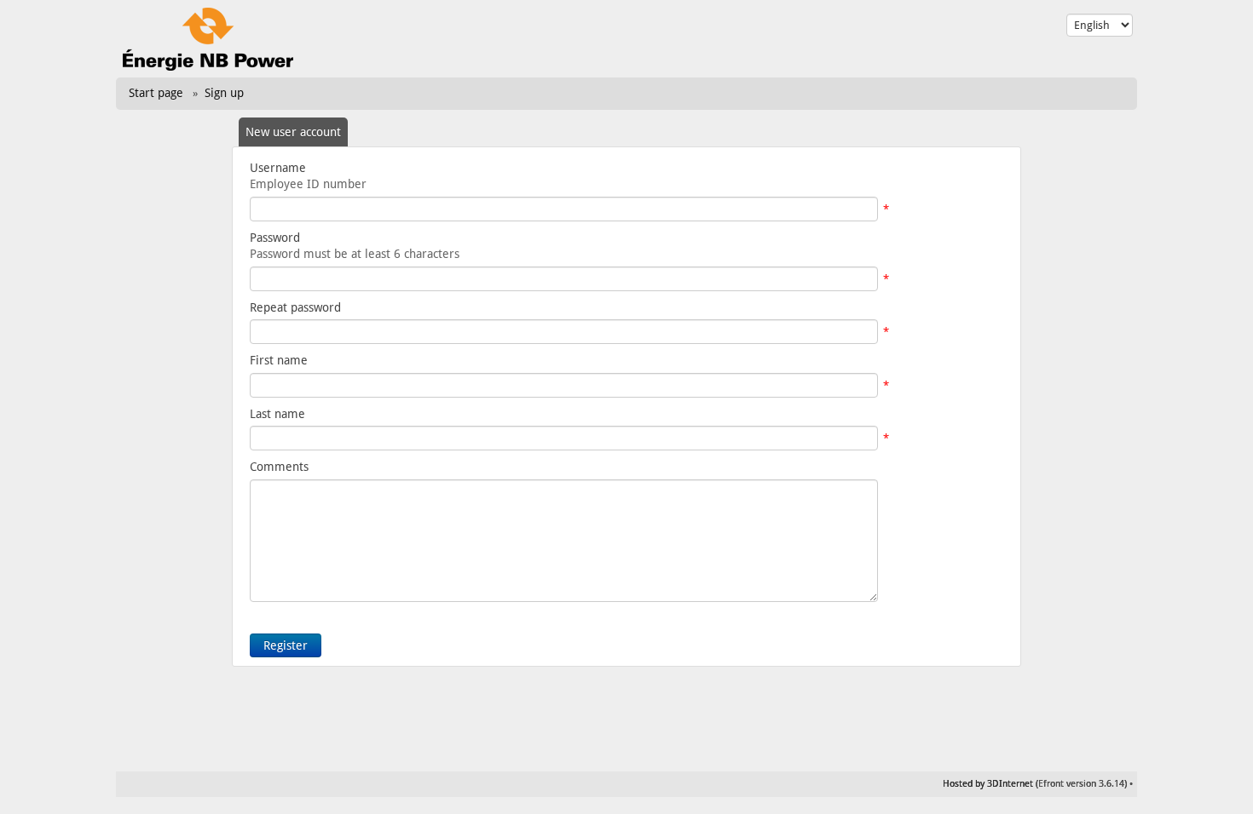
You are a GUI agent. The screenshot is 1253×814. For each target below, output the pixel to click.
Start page (156, 93)
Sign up (224, 93)
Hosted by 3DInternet (988, 783)
